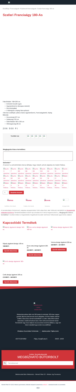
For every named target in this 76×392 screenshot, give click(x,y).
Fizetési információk (29, 206)
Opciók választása (10, 251)
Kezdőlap (6, 8)
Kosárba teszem (16, 192)
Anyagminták (65, 206)
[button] (40, 2)
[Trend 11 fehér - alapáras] (28, 136)
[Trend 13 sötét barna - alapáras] (36, 136)
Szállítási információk (10, 206)
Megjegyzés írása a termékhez (14, 149)
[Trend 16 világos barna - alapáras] (44, 136)
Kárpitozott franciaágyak (28, 8)
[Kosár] (69, 2)
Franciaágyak (14, 8)
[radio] (6, 171)
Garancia (47, 206)
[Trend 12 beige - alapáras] (32, 136)
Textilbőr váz (15, 136)
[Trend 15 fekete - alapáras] (40, 136)
